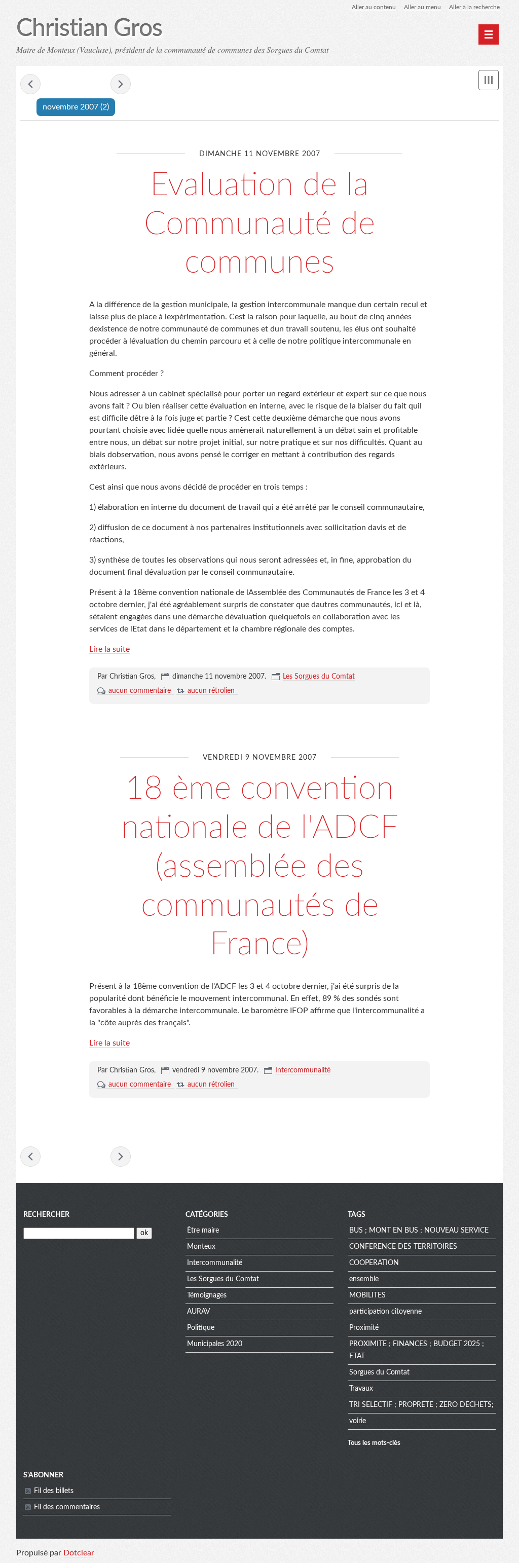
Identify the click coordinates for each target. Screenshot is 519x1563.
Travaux (361, 1388)
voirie (357, 1421)
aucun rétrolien (211, 690)
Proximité (364, 1327)
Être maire (203, 1230)
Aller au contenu (374, 7)
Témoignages (207, 1295)
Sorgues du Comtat (379, 1372)
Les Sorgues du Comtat (319, 676)
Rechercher (46, 1214)
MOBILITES (367, 1295)
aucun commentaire (139, 690)
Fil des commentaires (67, 1507)
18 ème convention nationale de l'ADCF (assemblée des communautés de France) (259, 866)
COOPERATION (374, 1263)
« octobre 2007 (30, 84)
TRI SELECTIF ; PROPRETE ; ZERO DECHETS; (421, 1404)
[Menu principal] (488, 34)
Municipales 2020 (214, 1344)
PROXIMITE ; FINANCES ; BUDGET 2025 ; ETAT (416, 1350)
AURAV (198, 1311)
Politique (200, 1327)
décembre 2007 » (120, 84)
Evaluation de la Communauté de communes (259, 224)
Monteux (201, 1246)
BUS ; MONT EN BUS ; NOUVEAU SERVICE (419, 1230)
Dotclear (78, 1553)
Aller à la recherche (474, 7)
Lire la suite (109, 649)
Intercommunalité (302, 1070)
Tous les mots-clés (374, 1442)
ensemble (364, 1279)
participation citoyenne (385, 1311)
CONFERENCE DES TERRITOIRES (403, 1246)
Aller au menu (422, 7)
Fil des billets (53, 1491)
